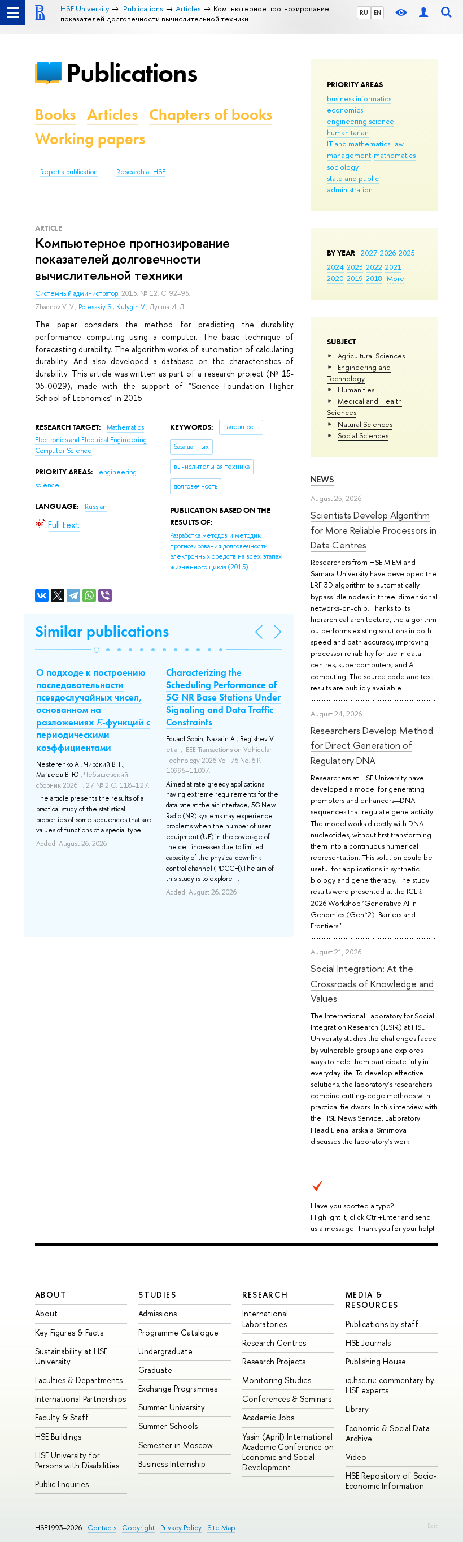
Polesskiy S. (95, 307)
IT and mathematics (358, 144)
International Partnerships (80, 1398)
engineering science (360, 121)
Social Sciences (363, 435)
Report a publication (69, 171)
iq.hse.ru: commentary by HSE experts (390, 1385)
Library (357, 1408)
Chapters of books (210, 114)
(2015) (226, 551)
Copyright (138, 1527)
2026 (388, 253)
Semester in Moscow (175, 1445)
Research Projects (273, 1361)
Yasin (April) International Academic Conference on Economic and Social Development (288, 1452)
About (51, 1294)
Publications (131, 72)
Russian (96, 506)
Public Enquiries (62, 1484)
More (395, 278)
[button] (96, 649)
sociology (343, 167)
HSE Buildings (58, 1436)
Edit (432, 1526)
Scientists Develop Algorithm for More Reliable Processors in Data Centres (373, 529)
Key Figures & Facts (69, 1332)
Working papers (90, 139)
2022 (374, 267)
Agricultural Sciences (371, 356)
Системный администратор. (78, 293)
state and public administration (353, 184)
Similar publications (102, 631)
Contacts (102, 1527)
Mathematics (125, 427)
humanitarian (348, 132)
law (398, 144)
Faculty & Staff (62, 1417)
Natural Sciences (365, 424)
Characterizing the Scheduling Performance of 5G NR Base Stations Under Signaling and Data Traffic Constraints (223, 697)
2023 (355, 267)
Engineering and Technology (359, 372)
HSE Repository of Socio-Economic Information (391, 1480)
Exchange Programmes (177, 1388)
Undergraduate (165, 1351)
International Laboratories (265, 1318)
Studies (157, 1294)
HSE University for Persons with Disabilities (77, 1460)
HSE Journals (368, 1342)
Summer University (171, 1407)
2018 (374, 278)
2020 (335, 278)
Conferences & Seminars (286, 1398)
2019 (355, 278)
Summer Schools (168, 1425)
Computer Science (63, 450)
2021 (393, 267)
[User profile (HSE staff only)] (423, 12)
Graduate (155, 1369)
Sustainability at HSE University (71, 1356)
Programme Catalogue (178, 1332)
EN (377, 12)
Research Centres (274, 1342)
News (322, 479)
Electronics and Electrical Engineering (91, 439)
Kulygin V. (131, 307)
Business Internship (172, 1463)
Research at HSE (140, 171)
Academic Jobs (268, 1417)
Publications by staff (382, 1324)
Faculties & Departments (79, 1380)
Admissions (157, 1313)
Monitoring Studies (276, 1380)
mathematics (395, 155)
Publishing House (376, 1361)
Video (356, 1457)
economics (345, 110)
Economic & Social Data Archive (388, 1433)
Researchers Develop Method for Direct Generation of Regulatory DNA (372, 745)
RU (364, 12)
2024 (335, 267)
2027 (369, 253)
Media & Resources (372, 1299)
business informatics (359, 98)
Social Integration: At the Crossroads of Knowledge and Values (372, 983)
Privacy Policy (181, 1527)
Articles (112, 114)
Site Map (221, 1527)
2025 (407, 253)
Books (55, 114)
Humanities (356, 390)
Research (265, 1294)
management (349, 155)
